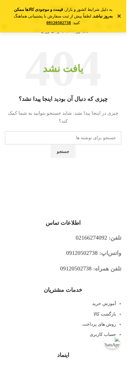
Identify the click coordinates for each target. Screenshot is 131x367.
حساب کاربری (103, 334)
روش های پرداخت (99, 324)
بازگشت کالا (104, 314)
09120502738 (82, 253)
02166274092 (91, 237)
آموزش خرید (104, 303)
